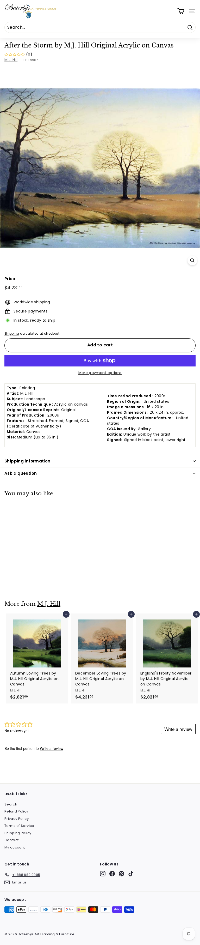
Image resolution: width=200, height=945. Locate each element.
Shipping (11, 334)
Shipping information (27, 461)
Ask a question (20, 473)
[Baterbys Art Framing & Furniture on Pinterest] (121, 873)
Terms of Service (19, 825)
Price (9, 278)
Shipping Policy (17, 832)
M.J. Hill (10, 59)
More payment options (100, 372)
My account (14, 847)
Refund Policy (16, 811)
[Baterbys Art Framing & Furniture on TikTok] (131, 873)
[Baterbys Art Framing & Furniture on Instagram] (102, 873)
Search (10, 804)
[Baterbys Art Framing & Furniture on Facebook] (112, 873)
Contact (11, 840)
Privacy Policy (16, 818)
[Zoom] (192, 260)
